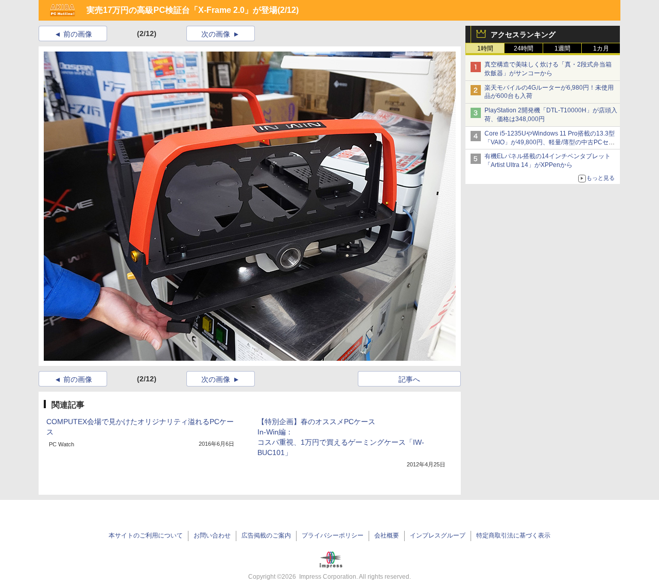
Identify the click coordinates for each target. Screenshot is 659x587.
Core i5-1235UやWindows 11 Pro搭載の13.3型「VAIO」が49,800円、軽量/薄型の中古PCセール (549, 142)
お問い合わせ (212, 535)
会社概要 (386, 535)
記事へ (409, 379)
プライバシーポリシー (332, 535)
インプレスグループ (437, 535)
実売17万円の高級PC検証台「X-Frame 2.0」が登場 (182, 10)
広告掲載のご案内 (266, 535)
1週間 (562, 48)
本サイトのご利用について (146, 535)
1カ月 (601, 48)
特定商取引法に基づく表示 (513, 535)
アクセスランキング (523, 34)
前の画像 (77, 34)
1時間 (485, 48)
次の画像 (215, 34)
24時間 (523, 48)
